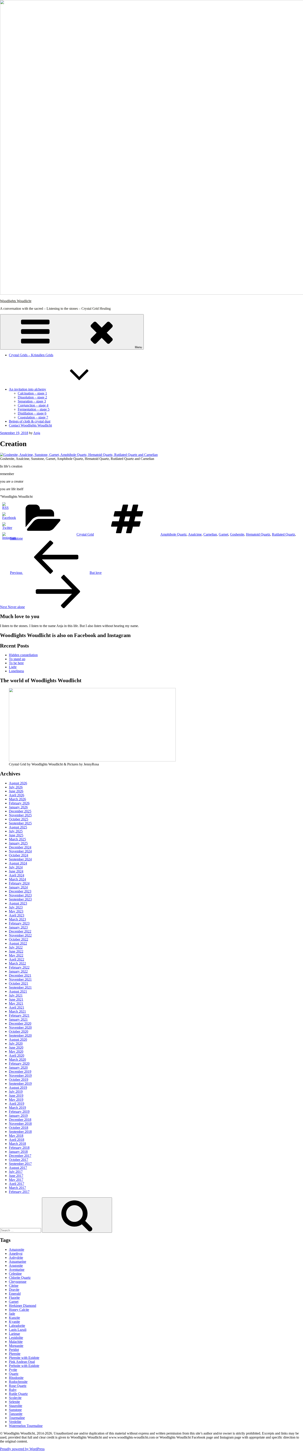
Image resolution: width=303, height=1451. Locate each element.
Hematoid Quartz (258, 534)
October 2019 (18, 1079)
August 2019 (18, 1087)
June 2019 (16, 1095)
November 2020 (20, 1027)
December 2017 (20, 1156)
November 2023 (20, 895)
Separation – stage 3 (32, 401)
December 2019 (20, 1071)
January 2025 (18, 843)
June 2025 (16, 835)
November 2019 (20, 1075)
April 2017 (16, 1184)
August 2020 (18, 1039)
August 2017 (18, 1168)
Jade (12, 1313)
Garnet (223, 534)
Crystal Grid (85, 534)
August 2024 (18, 863)
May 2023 (16, 911)
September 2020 (20, 1035)
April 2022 (16, 959)
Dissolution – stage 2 (32, 397)
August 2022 (18, 943)
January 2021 (18, 1019)
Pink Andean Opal (22, 1362)
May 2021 (16, 1003)
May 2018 (16, 1135)
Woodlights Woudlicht (15, 301)
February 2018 (19, 1147)
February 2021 (19, 1015)
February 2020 (19, 1063)
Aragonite (16, 1265)
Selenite (14, 1402)
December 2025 (20, 811)
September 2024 (20, 859)
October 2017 (18, 1160)
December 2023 (20, 891)
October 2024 (18, 855)
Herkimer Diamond (22, 1305)
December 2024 (20, 847)
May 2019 (16, 1099)
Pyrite (13, 1370)
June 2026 (16, 791)
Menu (138, 347)
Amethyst (15, 1253)
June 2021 (16, 999)
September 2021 (20, 987)
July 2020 (16, 1043)
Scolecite (15, 1398)
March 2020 (17, 1059)
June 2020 (16, 1047)
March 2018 (17, 1143)
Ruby (13, 1390)
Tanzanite (15, 1414)
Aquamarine (17, 1261)
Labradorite (17, 1326)
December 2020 (20, 1023)
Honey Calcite (19, 1309)
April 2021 (16, 1007)
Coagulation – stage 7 (33, 417)
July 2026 (16, 787)
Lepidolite (16, 1338)
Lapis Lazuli (17, 1330)
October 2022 (18, 939)
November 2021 (20, 979)
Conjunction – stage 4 (33, 405)
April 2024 (16, 875)
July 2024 (16, 867)
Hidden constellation (23, 655)
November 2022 (20, 935)
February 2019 (19, 1111)
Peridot (14, 1350)
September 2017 (20, 1164)
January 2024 (18, 887)
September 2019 (20, 1083)
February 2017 (19, 1192)
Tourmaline (17, 1418)
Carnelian (210, 534)
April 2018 (16, 1139)
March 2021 (17, 1011)
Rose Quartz (17, 1386)
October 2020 (18, 1031)
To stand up (17, 659)
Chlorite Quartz (20, 1277)
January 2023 (18, 927)
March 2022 (17, 963)
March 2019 (17, 1107)
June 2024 (16, 871)
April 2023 (16, 915)
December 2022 (20, 931)
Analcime (195, 534)
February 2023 (19, 923)
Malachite (16, 1342)
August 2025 (18, 827)
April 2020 (16, 1055)
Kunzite (14, 1317)
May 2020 (16, 1051)
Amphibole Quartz (173, 534)
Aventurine (16, 1269)
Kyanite (14, 1322)
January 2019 (18, 1115)
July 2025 (16, 831)
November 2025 (20, 815)
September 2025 (20, 823)
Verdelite (15, 1422)
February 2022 (19, 967)
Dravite (14, 1289)
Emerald (15, 1293)
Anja (36, 433)
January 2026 (18, 807)
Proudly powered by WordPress (22, 1449)
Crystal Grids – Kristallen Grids (31, 355)
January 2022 (18, 971)
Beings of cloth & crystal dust (29, 421)
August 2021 (18, 991)
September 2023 (20, 899)
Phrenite (14, 1354)
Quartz (13, 1374)
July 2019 (16, 1091)
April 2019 (16, 1103)
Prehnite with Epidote (24, 1366)
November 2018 (20, 1123)
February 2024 (19, 883)
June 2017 (16, 1176)
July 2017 (16, 1172)
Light (12, 667)
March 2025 (17, 839)
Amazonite (16, 1249)
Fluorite (14, 1297)
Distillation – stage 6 (32, 413)
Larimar (14, 1334)
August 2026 (18, 783)
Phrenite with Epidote (24, 1358)
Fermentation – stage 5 (33, 409)
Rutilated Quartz (283, 534)
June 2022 (16, 951)
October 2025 (18, 819)
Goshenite (237, 534)
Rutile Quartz (18, 1394)
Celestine (15, 1273)
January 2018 (18, 1152)
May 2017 (16, 1180)
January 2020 (18, 1067)
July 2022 (16, 947)
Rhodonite (16, 1378)
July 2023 (16, 907)
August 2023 (18, 903)
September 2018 (20, 1131)
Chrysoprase (17, 1281)
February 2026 (19, 803)
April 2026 (16, 795)
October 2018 (18, 1127)
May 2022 (16, 955)
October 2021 (18, 983)
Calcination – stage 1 (32, 393)
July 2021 (16, 995)
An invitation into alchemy (27, 389)
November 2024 (20, 851)
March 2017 (17, 1188)
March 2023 (17, 919)
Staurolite (15, 1406)
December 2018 (20, 1119)
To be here (16, 663)
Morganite (16, 1346)
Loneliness (16, 671)
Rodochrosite (18, 1382)
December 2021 (20, 975)
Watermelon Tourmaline (26, 1426)
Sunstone (16, 538)
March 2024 (17, 879)
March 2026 (17, 799)
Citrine (13, 1285)
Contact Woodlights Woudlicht (30, 425)
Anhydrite (16, 1257)
